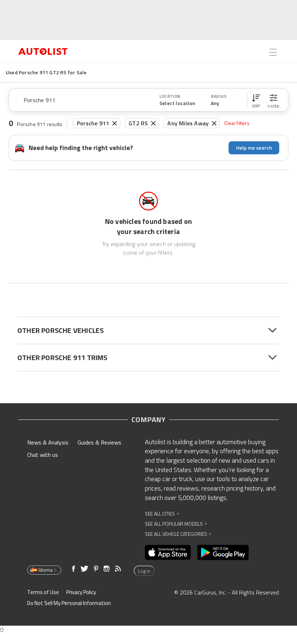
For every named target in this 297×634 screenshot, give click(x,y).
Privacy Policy (81, 592)
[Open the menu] (273, 52)
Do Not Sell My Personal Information (69, 603)
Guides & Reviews (99, 442)
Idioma (45, 569)
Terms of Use (43, 592)
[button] (256, 100)
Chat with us (42, 454)
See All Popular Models (176, 523)
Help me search (254, 147)
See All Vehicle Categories (178, 534)
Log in (144, 571)
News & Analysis (47, 442)
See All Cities (162, 513)
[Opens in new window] (168, 552)
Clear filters (237, 123)
